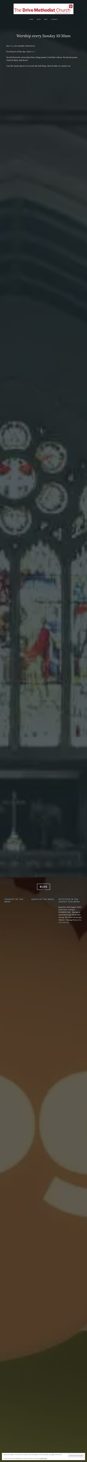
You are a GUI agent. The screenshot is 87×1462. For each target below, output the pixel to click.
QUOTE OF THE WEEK (42, 899)
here (33, 51)
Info (46, 19)
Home (31, 19)
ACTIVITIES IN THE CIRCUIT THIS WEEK (69, 900)
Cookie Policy (43, 1458)
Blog (39, 19)
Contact (54, 19)
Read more (63, 922)
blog (12, 46)
